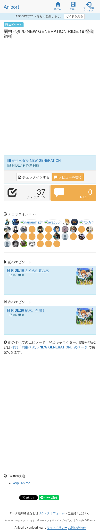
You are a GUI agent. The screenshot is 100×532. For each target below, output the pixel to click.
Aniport (11, 6)
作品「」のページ (50, 347)
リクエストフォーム (51, 513)
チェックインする (35, 177)
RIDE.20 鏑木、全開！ (27, 310)
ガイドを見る (74, 16)
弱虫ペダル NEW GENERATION (36, 160)
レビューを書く (69, 177)
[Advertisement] (50, 100)
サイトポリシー (57, 527)
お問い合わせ (77, 527)
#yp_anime (21, 482)
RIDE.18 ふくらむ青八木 (29, 270)
